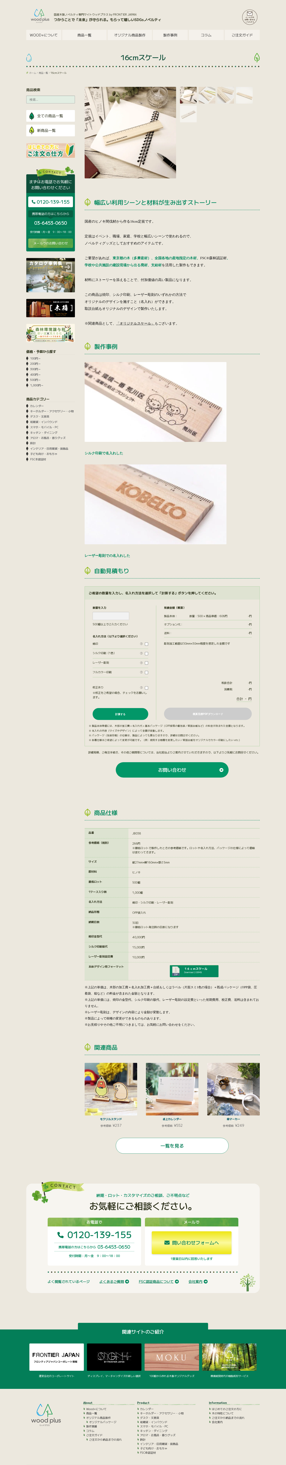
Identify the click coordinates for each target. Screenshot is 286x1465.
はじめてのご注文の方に (227, 1409)
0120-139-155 (52, 201)
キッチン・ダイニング (43, 432)
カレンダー (37, 406)
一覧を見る (172, 1145)
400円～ (35, 374)
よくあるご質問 (111, 1281)
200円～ (35, 364)
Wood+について (96, 1409)
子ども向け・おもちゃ (43, 454)
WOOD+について (44, 34)
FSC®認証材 (38, 459)
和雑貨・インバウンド (43, 422)
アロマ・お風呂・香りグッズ (48, 438)
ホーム (32, 73)
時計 (33, 443)
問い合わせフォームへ (195, 1242)
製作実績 (91, 1426)
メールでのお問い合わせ (50, 243)
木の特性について (223, 1413)
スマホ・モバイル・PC (44, 427)
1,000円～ (37, 385)
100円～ (35, 358)
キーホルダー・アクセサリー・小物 (52, 411)
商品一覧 (43, 73)
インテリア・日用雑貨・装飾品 (49, 448)
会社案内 (196, 1281)
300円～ (35, 369)
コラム (206, 34)
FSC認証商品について (156, 1281)
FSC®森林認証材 (213, 258)
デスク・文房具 (39, 416)
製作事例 (170, 34)
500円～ (35, 380)
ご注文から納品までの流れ (105, 1439)
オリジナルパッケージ (102, 1422)
